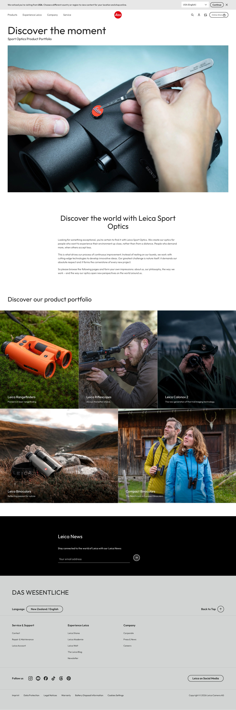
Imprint (15, 695)
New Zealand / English (44, 609)
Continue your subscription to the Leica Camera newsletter (136, 557)
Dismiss (226, 4)
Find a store (205, 15)
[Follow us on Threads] (61, 678)
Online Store (217, 15)
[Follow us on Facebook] (45, 678)
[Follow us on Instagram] (30, 678)
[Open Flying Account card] (199, 15)
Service (67, 14)
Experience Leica (32, 14)
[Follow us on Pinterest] (68, 678)
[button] (220, 609)
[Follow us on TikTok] (53, 678)
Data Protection (31, 695)
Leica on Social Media (205, 678)
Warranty (66, 695)
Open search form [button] (192, 15)
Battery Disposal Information (89, 695)
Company (52, 14)
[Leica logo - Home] (118, 15)
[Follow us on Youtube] (38, 678)
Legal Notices (50, 695)
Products (12, 14)
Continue (217, 4)
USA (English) (189, 4)
